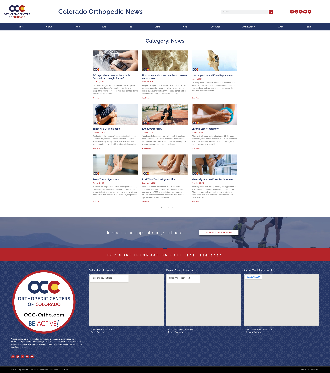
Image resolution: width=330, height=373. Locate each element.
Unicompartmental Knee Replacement (213, 75)
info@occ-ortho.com (68, 344)
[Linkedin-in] (309, 12)
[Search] (271, 12)
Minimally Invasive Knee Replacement (213, 179)
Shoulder (215, 27)
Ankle (49, 27)
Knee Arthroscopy (152, 128)
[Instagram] (296, 12)
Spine (157, 27)
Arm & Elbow (248, 27)
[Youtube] (305, 12)
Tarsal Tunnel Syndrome (106, 179)
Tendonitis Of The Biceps (106, 128)
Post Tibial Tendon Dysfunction (159, 179)
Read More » (97, 98)
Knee (77, 27)
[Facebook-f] (292, 12)
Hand (308, 27)
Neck (185, 27)
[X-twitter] (301, 12)
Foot (21, 27)
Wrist (280, 27)
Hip (130, 27)
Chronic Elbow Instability (205, 128)
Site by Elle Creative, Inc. (310, 370)
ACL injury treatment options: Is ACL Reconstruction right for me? (112, 77)
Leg (104, 27)
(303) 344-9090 (204, 255)
